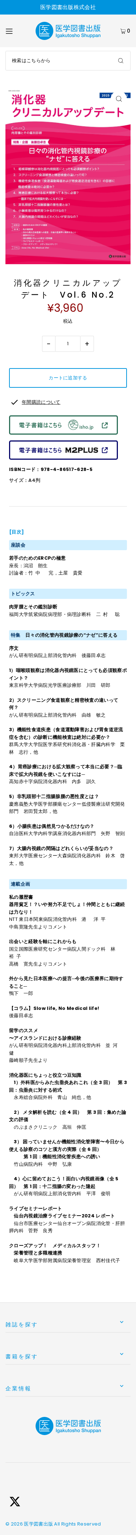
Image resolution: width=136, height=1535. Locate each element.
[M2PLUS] (63, 458)
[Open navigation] (17, 31)
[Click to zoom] (119, 99)
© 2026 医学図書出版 (29, 1524)
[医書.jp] (63, 433)
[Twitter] (15, 1503)
